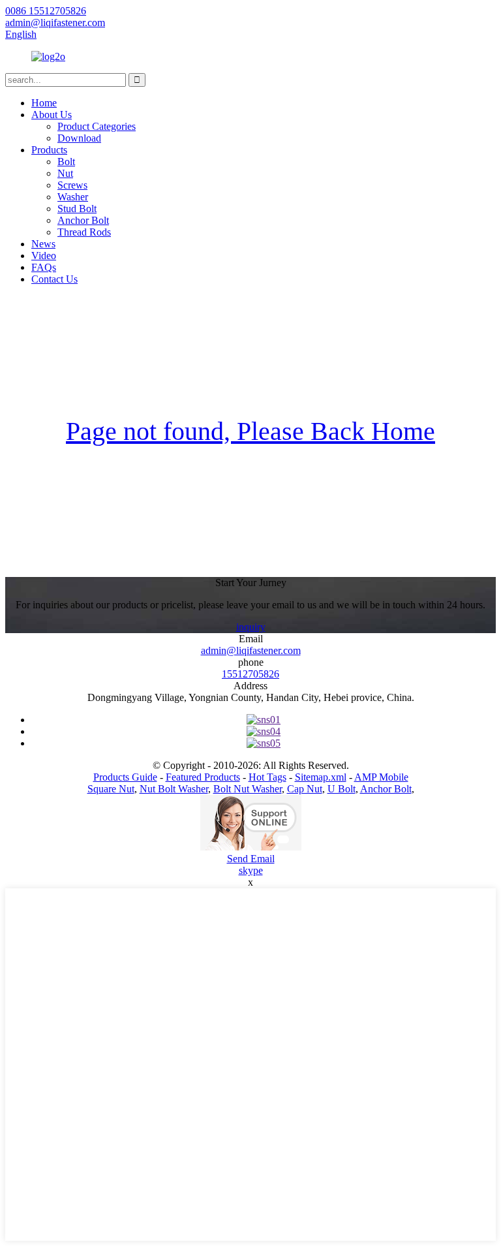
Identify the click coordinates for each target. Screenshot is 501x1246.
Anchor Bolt (83, 220)
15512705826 (250, 673)
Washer (72, 196)
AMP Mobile (381, 777)
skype (251, 870)
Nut (65, 173)
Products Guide (125, 777)
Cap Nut (304, 788)
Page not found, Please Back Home (250, 431)
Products (49, 149)
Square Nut (110, 788)
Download (79, 138)
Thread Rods (84, 232)
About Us (51, 114)
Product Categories (96, 126)
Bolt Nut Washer (247, 788)
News (43, 243)
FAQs (43, 267)
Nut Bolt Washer (174, 788)
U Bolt (341, 788)
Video (43, 255)
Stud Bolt (77, 208)
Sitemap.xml (320, 777)
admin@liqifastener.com (251, 650)
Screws (72, 185)
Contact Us (54, 279)
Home (44, 102)
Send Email (251, 858)
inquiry (251, 626)
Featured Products (203, 777)
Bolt (66, 161)
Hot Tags (267, 777)
